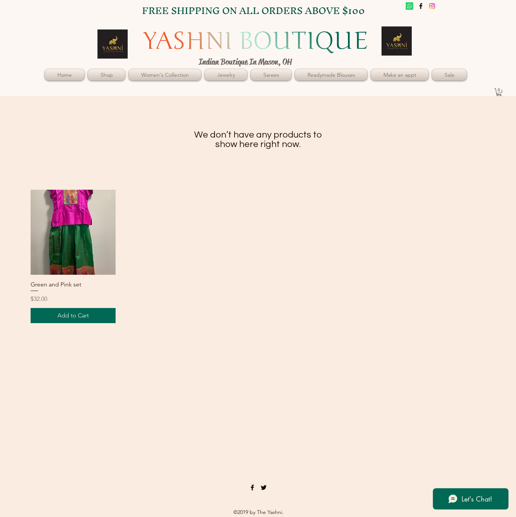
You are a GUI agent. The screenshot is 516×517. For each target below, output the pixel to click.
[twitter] (432, 6)
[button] (499, 92)
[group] (258, 256)
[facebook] (421, 6)
